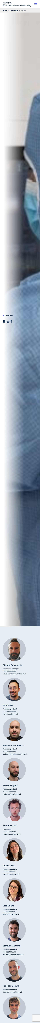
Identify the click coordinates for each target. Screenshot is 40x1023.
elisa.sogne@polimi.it (11, 914)
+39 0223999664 (9, 871)
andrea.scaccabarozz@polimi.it (15, 754)
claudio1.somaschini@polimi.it (14, 674)
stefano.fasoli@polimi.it (12, 834)
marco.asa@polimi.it (10, 714)
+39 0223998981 (9, 912)
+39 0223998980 (9, 671)
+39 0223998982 (9, 831)
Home (5, 10)
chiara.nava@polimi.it (11, 874)
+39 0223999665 (9, 791)
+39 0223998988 (9, 711)
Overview (14, 10)
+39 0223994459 (9, 952)
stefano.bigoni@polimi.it (12, 794)
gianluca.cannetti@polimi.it (13, 954)
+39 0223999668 (9, 751)
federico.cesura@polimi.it (12, 992)
